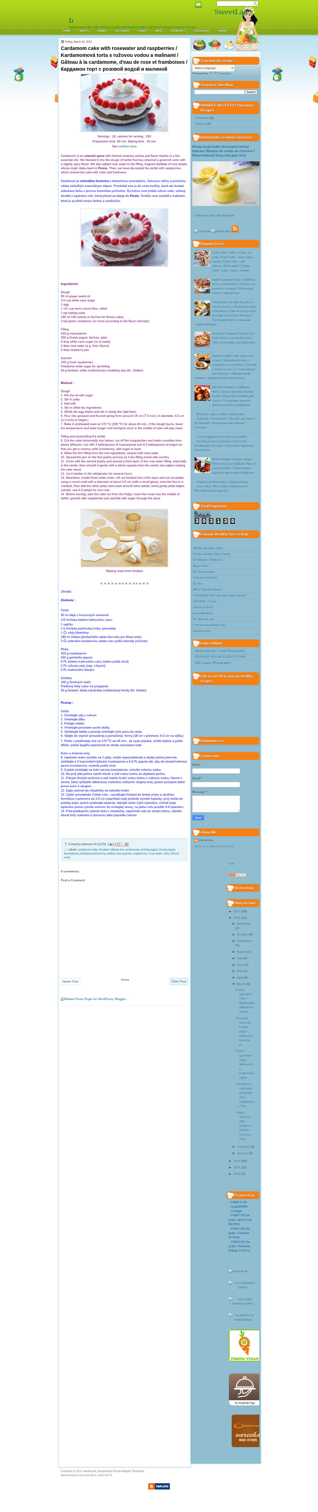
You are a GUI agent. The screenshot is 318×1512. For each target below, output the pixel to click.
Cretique (236, 1211)
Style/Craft (201, 31)
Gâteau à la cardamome (125, 849)
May (240, 971)
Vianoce (200, 123)
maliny (111, 853)
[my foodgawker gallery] (243, 1287)
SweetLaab (89, 1471)
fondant (104, 849)
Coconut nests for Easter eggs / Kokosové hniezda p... (244, 1031)
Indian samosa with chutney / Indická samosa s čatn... (244, 1126)
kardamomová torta (92, 853)
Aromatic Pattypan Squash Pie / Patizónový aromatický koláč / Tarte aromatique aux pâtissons (233, 338)
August (241, 951)
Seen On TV (105, 1475)
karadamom (71, 853)
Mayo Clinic (201, 566)
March (241, 984)
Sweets (84, 31)
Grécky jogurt (149, 849)
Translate (224, 73)
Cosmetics (178, 31)
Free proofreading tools (209, 625)
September (244, 941)
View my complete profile (214, 846)
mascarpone (124, 853)
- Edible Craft (238, 1202)
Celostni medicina (205, 577)
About (222, 31)
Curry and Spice (87, 1475)
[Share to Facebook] (127, 844)
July (239, 958)
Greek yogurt (167, 849)
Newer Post (70, 981)
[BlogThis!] (118, 844)
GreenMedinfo (203, 613)
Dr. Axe (198, 583)
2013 (236, 1174)
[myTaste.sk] (238, 1271)
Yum (232, 863)
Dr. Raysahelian (204, 571)
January (242, 1153)
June (240, 964)
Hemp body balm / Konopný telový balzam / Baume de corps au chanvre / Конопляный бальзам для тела (223, 151)
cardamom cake (88, 849)
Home (67, 31)
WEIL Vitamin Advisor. (208, 589)
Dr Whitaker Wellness (207, 560)
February (243, 1146)
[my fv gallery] (245, 1360)
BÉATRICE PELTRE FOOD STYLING (220, 656)
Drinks (102, 31)
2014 (236, 1167)
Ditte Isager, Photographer (213, 663)
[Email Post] (109, 844)
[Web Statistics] (237, 875)
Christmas (202, 118)
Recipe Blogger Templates (128, 1471)
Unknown (206, 840)
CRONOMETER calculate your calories (219, 595)
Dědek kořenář (203, 607)
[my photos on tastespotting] (243, 1319)
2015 (236, 1161)
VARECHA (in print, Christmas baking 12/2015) (240, 1246)
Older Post (179, 981)
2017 (236, 911)
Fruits (142, 31)
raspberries (140, 853)
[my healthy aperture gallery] (243, 1303)
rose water (155, 853)
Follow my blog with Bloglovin (214, 215)
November (244, 923)
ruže (166, 853)
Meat (159, 31)
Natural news (202, 631)
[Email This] (114, 844)
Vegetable (122, 31)
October (242, 934)
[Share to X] (122, 844)
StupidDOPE (239, 1206)
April (240, 977)
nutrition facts (127, 146)
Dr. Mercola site (203, 619)
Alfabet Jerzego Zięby (208, 548)
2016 (236, 918)
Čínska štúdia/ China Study (211, 554)
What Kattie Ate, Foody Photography (220, 651)
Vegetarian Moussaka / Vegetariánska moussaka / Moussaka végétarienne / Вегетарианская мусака (221, 486)
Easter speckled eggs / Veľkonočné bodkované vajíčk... (245, 1064)
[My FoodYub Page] (245, 1404)
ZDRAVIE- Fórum (205, 601)
